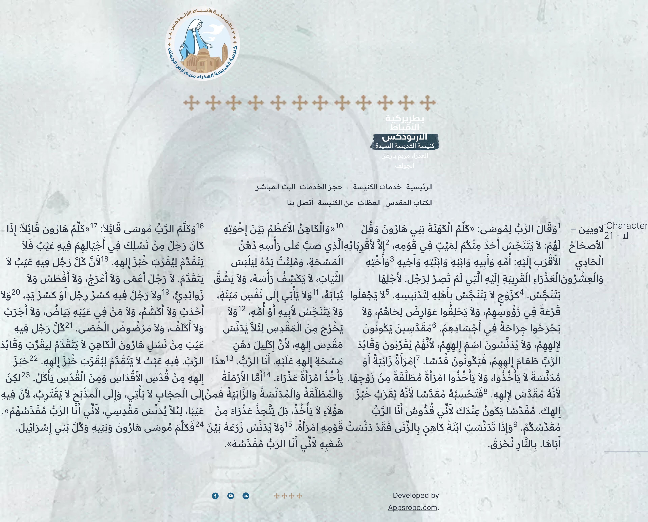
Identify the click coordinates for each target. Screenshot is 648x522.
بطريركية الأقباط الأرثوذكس (404, 127)
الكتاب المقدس (409, 202)
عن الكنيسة (335, 202)
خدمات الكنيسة (377, 186)
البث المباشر (275, 186)
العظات (369, 202)
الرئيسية (419, 186)
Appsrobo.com (412, 507)
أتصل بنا (300, 202)
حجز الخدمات (321, 186)
